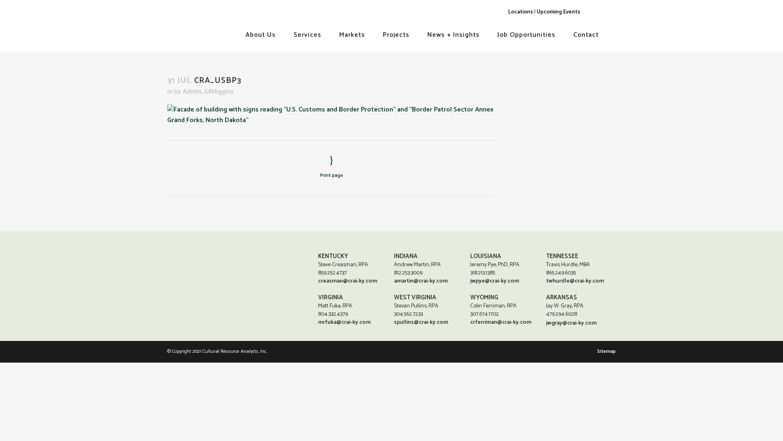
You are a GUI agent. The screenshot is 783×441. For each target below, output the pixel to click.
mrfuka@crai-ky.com (344, 322)
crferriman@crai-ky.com (500, 322)
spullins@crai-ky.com (421, 322)
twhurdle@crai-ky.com (575, 281)
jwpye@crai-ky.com (494, 281)
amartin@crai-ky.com (421, 281)
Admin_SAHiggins (208, 91)
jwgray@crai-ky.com (571, 323)
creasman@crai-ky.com (347, 281)
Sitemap (606, 351)
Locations (520, 11)
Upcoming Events (558, 11)
